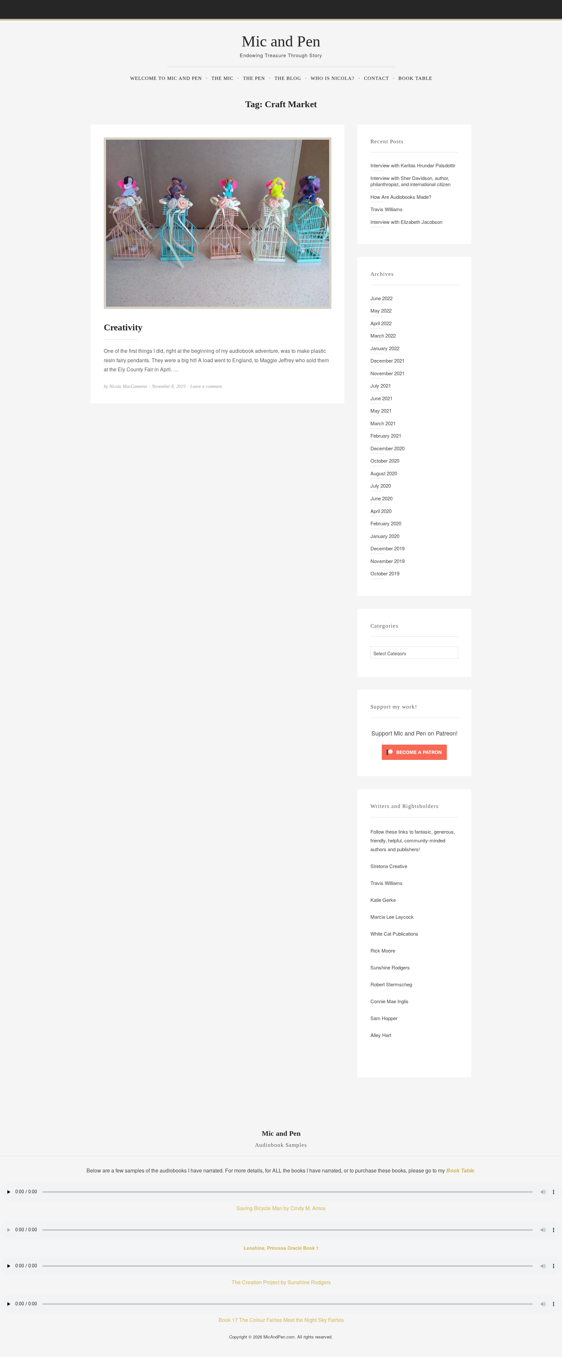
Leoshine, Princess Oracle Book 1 (281, 1248)
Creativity (123, 327)
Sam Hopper (383, 1018)
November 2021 (387, 373)
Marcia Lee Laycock (392, 916)
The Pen (254, 78)
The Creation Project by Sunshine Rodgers (281, 1282)
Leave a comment (206, 386)
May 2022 (381, 310)
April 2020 (381, 510)
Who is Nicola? (333, 78)
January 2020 (384, 535)
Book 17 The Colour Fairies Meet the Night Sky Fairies (281, 1320)
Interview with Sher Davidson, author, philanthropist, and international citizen (410, 181)
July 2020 (380, 485)
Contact (376, 78)
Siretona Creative (388, 866)
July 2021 (380, 385)
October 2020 (384, 460)
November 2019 (387, 560)
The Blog (287, 78)
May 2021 (381, 410)
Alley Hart (381, 1034)
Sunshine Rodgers (390, 967)
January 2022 (384, 348)
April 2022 (381, 323)
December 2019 (387, 548)
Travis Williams (386, 209)
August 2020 (383, 473)
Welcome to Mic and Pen (166, 78)
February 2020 (385, 523)
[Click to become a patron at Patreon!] (414, 751)
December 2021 (387, 360)
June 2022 (381, 298)
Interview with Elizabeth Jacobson (406, 221)
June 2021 (381, 398)
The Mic (222, 78)
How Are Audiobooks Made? (400, 196)
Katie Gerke (383, 899)
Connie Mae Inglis (389, 1001)
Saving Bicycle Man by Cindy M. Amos (281, 1208)
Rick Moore (382, 950)
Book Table (415, 78)
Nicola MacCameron (128, 386)
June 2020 (381, 498)
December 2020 (387, 448)
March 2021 (383, 423)
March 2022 (383, 335)
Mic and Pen (281, 41)
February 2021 (385, 435)
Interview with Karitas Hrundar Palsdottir (412, 165)
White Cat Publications (394, 933)
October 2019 (384, 573)
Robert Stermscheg (391, 984)
